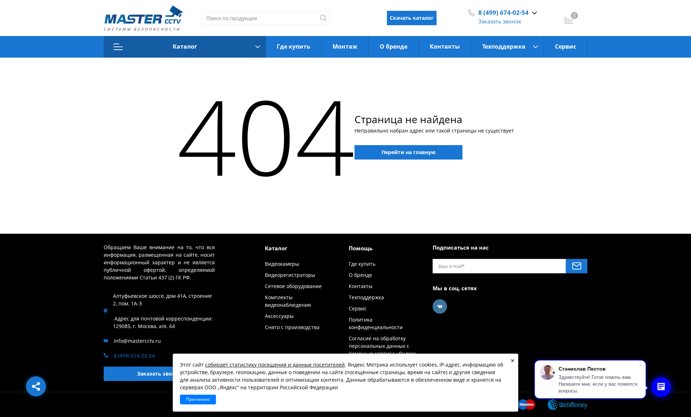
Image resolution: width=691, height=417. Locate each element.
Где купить (293, 46)
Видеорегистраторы (290, 275)
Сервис (565, 46)
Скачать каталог (412, 17)
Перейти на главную (408, 152)
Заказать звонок (499, 21)
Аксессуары (279, 316)
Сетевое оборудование (293, 286)
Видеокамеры (282, 263)
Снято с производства (292, 327)
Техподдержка (503, 46)
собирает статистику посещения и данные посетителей (275, 364)
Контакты (445, 46)
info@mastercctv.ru (137, 340)
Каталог (185, 46)
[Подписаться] (576, 266)
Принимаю (198, 399)
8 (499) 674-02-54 (503, 12)
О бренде (393, 46)
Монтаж (345, 46)
